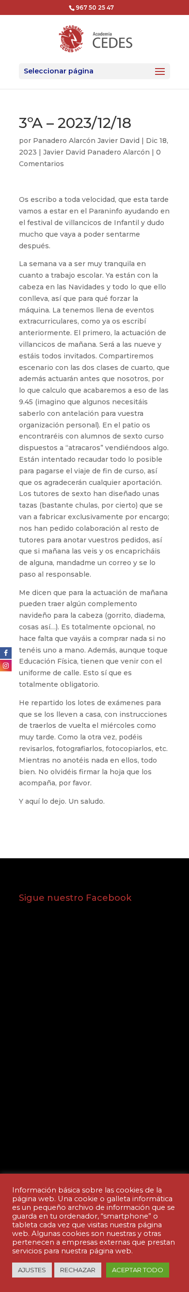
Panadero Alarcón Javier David (86, 140)
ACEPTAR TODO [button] (137, 1270)
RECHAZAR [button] (77, 1270)
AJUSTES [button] (32, 1270)
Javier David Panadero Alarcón (96, 152)
